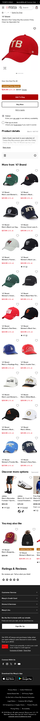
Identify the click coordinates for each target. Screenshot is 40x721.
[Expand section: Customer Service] (20, 592)
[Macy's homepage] (3, 12)
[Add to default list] (17, 170)
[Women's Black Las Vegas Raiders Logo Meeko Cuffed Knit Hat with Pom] (27, 538)
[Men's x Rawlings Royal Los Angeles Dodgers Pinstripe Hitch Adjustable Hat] (10, 349)
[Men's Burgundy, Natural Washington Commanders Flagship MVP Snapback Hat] (10, 538)
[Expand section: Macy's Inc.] (20, 610)
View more (7, 147)
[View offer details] (20, 155)
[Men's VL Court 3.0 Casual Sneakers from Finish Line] (25, 485)
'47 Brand (6, 16)
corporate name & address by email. (19, 716)
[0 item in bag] (36, 7)
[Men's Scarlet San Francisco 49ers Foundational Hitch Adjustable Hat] (29, 349)
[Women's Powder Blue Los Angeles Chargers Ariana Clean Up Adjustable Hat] (10, 447)
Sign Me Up (20, 626)
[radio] (19, 511)
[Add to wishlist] (34, 28)
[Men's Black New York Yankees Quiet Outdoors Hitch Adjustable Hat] (29, 280)
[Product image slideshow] (20, 51)
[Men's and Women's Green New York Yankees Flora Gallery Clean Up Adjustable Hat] (10, 179)
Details (24, 90)
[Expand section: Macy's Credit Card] (20, 598)
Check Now (27, 650)
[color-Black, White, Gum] (23, 511)
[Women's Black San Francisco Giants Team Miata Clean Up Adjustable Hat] (29, 313)
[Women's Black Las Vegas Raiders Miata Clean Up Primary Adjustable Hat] (29, 244)
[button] (7, 13)
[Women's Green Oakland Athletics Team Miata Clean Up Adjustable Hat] (10, 280)
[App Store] (8, 678)
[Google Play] (25, 678)
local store (17, 125)
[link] (10, 195)
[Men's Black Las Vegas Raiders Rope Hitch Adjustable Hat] (10, 212)
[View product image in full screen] (5, 68)
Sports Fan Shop (17, 12)
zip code (16, 118)
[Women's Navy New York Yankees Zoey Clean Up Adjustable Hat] (29, 447)
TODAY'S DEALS (7, 2)
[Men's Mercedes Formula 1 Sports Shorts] (9, 485)
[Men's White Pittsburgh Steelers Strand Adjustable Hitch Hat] (29, 414)
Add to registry (20, 110)
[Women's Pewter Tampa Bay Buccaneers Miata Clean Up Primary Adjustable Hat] (10, 244)
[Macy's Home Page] (11, 7)
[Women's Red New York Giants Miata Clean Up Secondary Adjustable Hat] (10, 313)
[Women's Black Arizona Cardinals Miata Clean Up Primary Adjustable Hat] (29, 179)
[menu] (3, 7)
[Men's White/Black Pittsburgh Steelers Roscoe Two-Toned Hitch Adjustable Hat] (29, 382)
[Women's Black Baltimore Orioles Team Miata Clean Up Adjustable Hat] (10, 414)
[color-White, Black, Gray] (19, 511)
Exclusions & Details (16, 650)
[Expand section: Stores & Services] (20, 604)
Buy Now (20, 104)
